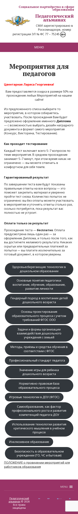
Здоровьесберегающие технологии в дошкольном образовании (39, 269)
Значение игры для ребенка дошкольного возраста (39, 372)
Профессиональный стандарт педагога (37, 360)
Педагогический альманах (54, 18)
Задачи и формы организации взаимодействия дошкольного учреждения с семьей (39, 333)
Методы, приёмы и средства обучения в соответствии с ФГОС (39, 349)
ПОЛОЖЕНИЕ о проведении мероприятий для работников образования (37, 465)
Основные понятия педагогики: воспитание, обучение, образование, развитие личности (39, 284)
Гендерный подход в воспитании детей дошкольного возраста (39, 300)
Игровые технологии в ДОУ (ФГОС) (34, 397)
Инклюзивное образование (29, 442)
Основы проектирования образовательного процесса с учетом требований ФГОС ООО (39, 316)
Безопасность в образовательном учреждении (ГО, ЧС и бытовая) (39, 453)
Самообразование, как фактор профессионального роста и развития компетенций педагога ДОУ (39, 411)
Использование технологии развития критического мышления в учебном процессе (39, 428)
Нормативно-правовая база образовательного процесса (39, 385)
